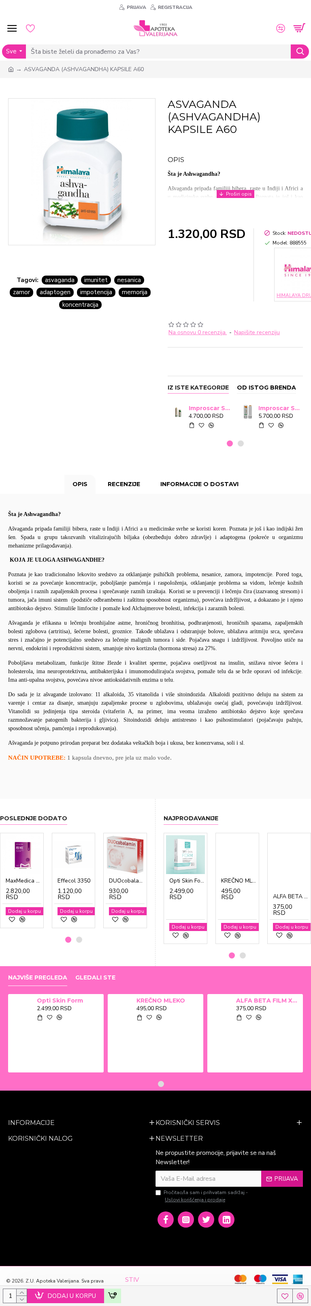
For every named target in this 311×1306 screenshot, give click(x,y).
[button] (230, 443)
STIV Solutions (138, 1284)
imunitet (96, 280)
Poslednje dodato (33, 818)
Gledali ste (95, 977)
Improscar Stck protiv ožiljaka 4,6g (209, 408)
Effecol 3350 (74, 881)
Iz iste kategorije (198, 387)
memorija (134, 292)
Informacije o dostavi (199, 484)
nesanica (129, 280)
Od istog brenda (266, 387)
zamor (21, 292)
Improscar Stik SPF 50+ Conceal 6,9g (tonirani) (279, 408)
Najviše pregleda (37, 977)
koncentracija (80, 305)
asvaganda (60, 280)
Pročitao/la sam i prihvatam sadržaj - (206, 1196)
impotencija (96, 292)
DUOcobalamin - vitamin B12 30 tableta (127, 881)
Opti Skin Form (187, 881)
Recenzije (124, 484)
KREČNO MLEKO (239, 881)
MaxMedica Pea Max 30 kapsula (23, 881)
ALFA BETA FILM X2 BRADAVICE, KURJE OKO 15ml (291, 896)
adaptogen (55, 292)
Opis (79, 484)
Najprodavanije (191, 818)
